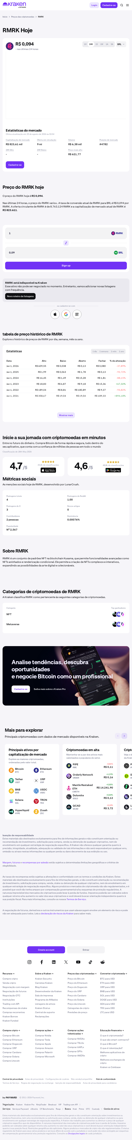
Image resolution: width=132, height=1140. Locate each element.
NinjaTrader (41, 1104)
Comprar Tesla (42, 1039)
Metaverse (12, 624)
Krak (75, 1109)
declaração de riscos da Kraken (57, 913)
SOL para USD (107, 995)
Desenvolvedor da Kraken (48, 991)
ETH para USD (107, 982)
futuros (16, 862)
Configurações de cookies (57, 1079)
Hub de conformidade (106, 1079)
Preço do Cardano (77, 995)
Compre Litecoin (11, 1060)
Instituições (9, 999)
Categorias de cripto (78, 1008)
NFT (8, 614)
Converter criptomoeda (113, 973)
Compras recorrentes (14, 1012)
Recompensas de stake (15, 1008)
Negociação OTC (11, 995)
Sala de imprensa (44, 995)
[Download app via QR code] (76, 314)
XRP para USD (107, 987)
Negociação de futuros (14, 991)
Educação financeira (112, 1030)
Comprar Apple (43, 1043)
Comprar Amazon (44, 1048)
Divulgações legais (76, 1133)
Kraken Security (43, 978)
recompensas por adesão (35, 862)
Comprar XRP (10, 1048)
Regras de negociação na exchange (37, 1083)
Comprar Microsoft (45, 1056)
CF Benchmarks (47, 1109)
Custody (95, 1109)
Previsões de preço (77, 1012)
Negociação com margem (16, 987)
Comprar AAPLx (76, 1047)
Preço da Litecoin (76, 1003)
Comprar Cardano (12, 1052)
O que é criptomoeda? (111, 1035)
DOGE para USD (108, 999)
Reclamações (42, 1016)
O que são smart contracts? (114, 1039)
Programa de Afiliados (46, 999)
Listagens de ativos (45, 1003)
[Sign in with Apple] (55, 314)
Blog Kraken (41, 987)
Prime (81, 1109)
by (10, 1097)
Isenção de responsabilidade (68, 1083)
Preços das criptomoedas (82, 973)
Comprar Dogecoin (12, 1043)
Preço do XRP (75, 991)
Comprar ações (44, 1030)
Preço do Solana (76, 999)
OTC (88, 1109)
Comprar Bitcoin (11, 1035)
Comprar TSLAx (76, 1043)
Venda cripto (9, 982)
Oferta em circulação (46, 140)
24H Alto (10, 150)
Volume (71, 140)
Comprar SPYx (75, 1051)
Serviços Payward (20, 1109)
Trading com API (11, 1003)
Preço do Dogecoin (77, 987)
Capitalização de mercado (18, 140)
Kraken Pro (29, 1104)
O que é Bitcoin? (108, 1043)
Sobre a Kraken (44, 973)
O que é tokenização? (111, 1048)
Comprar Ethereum (12, 1039)
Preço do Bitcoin (76, 978)
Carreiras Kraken (43, 982)
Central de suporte (45, 1012)
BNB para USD (107, 991)
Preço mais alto (75, 150)
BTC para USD (107, 978)
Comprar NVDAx (76, 1038)
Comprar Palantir (44, 1052)
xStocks (34, 1109)
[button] (85, 44)
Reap (58, 1109)
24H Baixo (41, 150)
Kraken (19, 1104)
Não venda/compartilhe (81, 1079)
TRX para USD (107, 1008)
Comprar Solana (11, 1056)
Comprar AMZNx (76, 1055)
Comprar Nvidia (43, 1035)
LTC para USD (107, 1012)
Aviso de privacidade (34, 1079)
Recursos (8, 973)
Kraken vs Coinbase (110, 1067)
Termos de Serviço (76, 899)
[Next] (124, 736)
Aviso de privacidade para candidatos (100, 1083)
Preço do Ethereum (77, 982)
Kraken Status (42, 1008)
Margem (7, 862)
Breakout (52, 1104)
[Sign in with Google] (66, 314)
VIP (59, 1104)
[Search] (121, 5)
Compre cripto (10, 978)
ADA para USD (107, 1003)
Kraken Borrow (10, 1016)
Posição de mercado (108, 140)
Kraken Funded (10, 1020)
